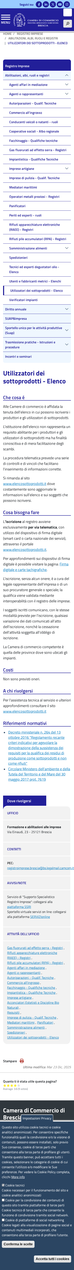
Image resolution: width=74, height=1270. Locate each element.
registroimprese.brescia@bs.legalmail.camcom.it (40, 867)
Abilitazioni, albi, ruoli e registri (33, 38)
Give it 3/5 (12, 1085)
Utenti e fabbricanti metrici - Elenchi (35, 281)
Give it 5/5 (19, 1085)
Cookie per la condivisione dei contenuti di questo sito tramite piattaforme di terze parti (33, 1203)
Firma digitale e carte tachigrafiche (35, 566)
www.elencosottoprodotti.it (24, 483)
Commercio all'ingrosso (23, 982)
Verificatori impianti (23, 299)
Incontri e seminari (18, 356)
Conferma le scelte (18, 1244)
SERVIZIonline (40, 916)
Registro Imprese (17, 65)
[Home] (36, 20)
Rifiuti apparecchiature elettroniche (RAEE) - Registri (34, 227)
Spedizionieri (16, 1032)
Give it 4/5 (15, 1085)
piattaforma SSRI (19, 906)
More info (18, 1176)
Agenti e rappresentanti (23, 972)
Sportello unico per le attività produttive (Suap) (33, 330)
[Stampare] (22, 1061)
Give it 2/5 (8, 1085)
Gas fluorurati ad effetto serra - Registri (35, 947)
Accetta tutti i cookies (52, 1259)
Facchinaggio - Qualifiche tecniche (31, 987)
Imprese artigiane (19, 997)
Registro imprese (30, 33)
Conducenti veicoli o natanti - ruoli (33, 121)
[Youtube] (60, 4)
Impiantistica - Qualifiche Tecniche (31, 992)
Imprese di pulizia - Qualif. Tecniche (31, 1017)
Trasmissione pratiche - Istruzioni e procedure (30, 345)
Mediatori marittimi (21, 1022)
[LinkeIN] (46, 4)
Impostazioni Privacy (37, 1118)
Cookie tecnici (15, 1185)
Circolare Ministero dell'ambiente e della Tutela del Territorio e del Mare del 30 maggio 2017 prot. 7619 (39, 774)
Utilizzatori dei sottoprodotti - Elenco (33, 1037)
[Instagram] (67, 4)
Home (7, 33)
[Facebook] (39, 4)
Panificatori (45, 1022)
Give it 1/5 (5, 1085)
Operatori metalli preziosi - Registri (34, 196)
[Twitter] (53, 4)
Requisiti (13, 1012)
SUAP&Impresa (16, 318)
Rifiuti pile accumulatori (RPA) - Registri (35, 962)
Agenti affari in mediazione (26, 967)
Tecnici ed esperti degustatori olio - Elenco (34, 269)
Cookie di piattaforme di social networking (34, 1220)
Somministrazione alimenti (26, 1027)
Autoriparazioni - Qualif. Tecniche (30, 977)
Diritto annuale (15, 309)
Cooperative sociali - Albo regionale (34, 131)
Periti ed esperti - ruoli (25, 215)
